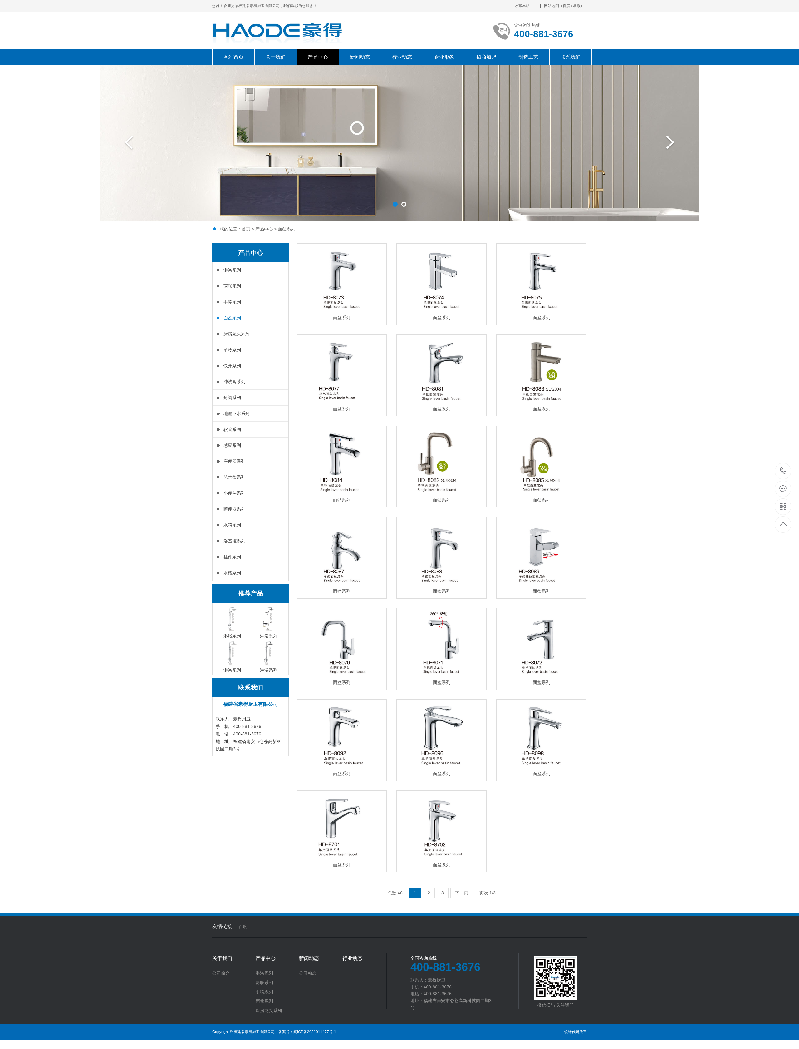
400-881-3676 (783, 471)
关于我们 (276, 57)
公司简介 (221, 973)
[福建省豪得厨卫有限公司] (304, 30)
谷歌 (577, 6)
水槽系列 (232, 572)
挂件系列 (232, 556)
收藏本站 (522, 6)
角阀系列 (232, 397)
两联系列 (232, 286)
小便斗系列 (234, 493)
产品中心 (318, 57)
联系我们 (571, 57)
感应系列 (232, 445)
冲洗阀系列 (234, 381)
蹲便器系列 (234, 509)
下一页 (461, 892)
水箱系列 (232, 524)
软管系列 (232, 429)
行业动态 (402, 57)
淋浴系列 (232, 270)
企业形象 (444, 57)
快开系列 (232, 365)
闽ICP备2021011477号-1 (314, 1032)
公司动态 (307, 973)
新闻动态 (360, 57)
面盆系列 (286, 228)
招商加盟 (486, 57)
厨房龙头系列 (236, 333)
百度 (566, 6)
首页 (246, 228)
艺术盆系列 (234, 477)
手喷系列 (232, 301)
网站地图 (551, 6)
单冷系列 (232, 349)
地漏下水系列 (236, 413)
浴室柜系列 (234, 540)
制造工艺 (528, 57)
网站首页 (233, 57)
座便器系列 (234, 461)
